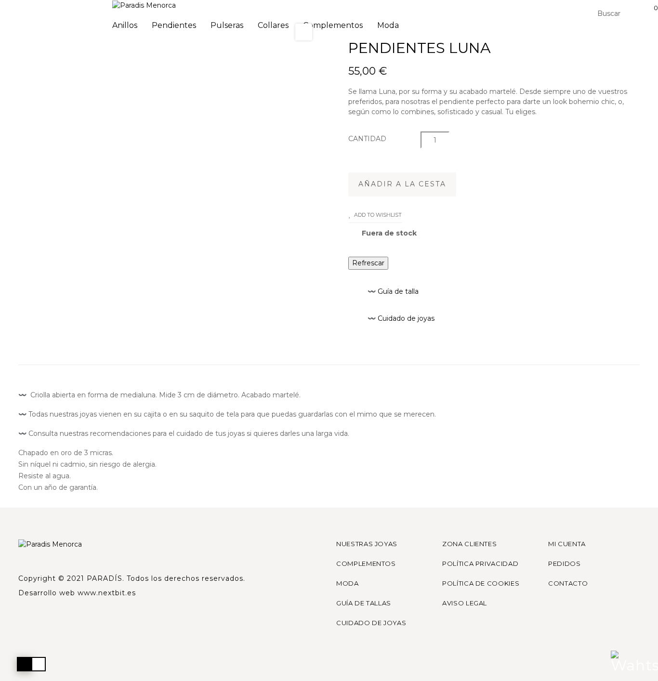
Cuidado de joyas (371, 623)
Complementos (366, 563)
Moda (347, 583)
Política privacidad (480, 563)
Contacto (568, 583)
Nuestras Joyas (366, 544)
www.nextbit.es (107, 593)
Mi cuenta (567, 544)
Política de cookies (480, 583)
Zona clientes (469, 544)
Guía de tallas (363, 603)
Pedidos (564, 563)
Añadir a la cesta (402, 184)
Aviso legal (464, 603)
